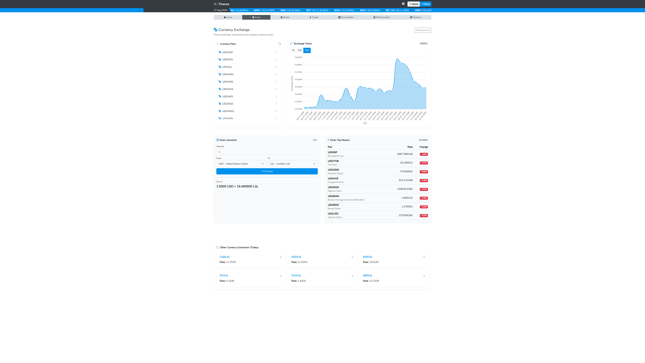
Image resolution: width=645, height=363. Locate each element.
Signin (426, 4)
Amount (220, 146)
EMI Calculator (383, 17)
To (269, 158)
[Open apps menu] (403, 4)
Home (229, 17)
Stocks (286, 17)
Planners (416, 17)
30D (307, 50)
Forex (257, 17)
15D (300, 50)
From (218, 158)
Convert (268, 171)
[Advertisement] (322, 234)
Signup (414, 4)
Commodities (346, 17)
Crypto (315, 17)
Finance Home (423, 30)
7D (293, 50)
